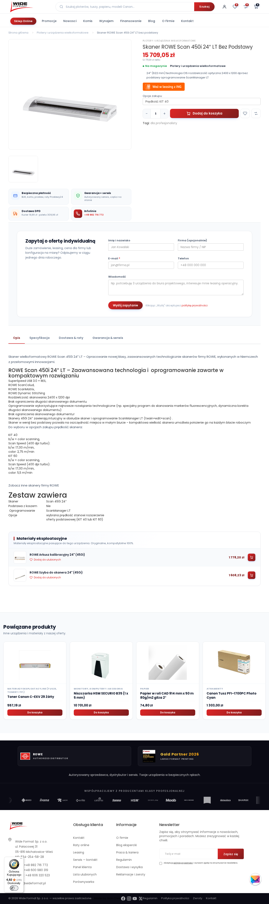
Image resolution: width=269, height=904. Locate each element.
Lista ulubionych (85, 874)
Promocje (49, 21)
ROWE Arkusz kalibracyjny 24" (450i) (57, 555)
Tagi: (146, 123)
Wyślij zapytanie (125, 305)
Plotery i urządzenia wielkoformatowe (62, 33)
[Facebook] (123, 898)
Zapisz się (230, 854)
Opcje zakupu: (152, 96)
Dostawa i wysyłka (129, 867)
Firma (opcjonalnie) (192, 240)
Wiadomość (117, 277)
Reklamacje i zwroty (130, 874)
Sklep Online (23, 21)
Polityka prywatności (175, 898)
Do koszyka (34, 712)
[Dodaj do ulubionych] (245, 113)
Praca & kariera (127, 852)
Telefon (183, 258)
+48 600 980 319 (36, 870)
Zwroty (197, 898)
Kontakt (187, 21)
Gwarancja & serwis (107, 338)
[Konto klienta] (224, 6)
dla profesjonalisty (163, 123)
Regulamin (124, 860)
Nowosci (69, 21)
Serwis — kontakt (85, 860)
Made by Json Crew (107, 898)
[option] (70, 94)
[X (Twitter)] (140, 898)
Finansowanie (130, 21)
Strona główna (18, 33)
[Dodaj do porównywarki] (256, 113)
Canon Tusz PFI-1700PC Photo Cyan (231, 695)
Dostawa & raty (71, 338)
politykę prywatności (195, 305)
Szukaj (204, 7)
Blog (151, 21)
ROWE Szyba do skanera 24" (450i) (56, 572)
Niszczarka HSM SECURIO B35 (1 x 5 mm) (101, 695)
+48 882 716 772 (94, 214)
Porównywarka (83, 882)
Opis (16, 338)
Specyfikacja (39, 338)
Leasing (78, 852)
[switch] (14, 888)
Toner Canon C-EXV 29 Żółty (30, 697)
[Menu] (21, 859)
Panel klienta (82, 867)
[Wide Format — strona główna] (29, 6)
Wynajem (106, 21)
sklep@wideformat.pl (30, 883)
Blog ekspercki (126, 845)
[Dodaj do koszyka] (251, 557)
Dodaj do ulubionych (47, 559)
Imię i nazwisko (119, 240)
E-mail (114, 258)
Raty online (81, 845)
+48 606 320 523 (37, 875)
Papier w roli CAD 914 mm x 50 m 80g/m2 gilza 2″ (167, 695)
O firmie (168, 21)
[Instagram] (129, 898)
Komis (88, 21)
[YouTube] (135, 898)
